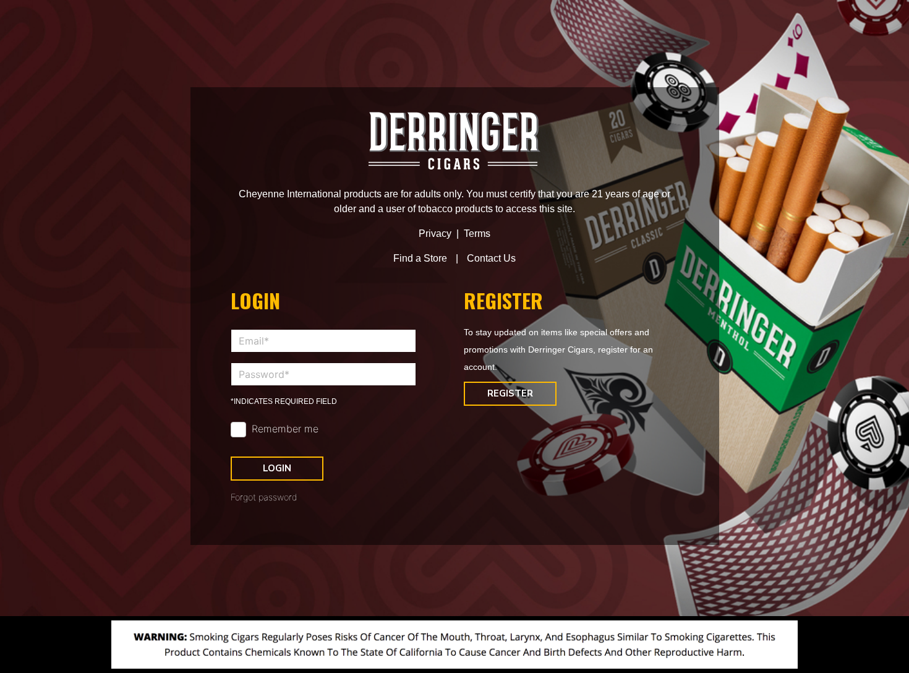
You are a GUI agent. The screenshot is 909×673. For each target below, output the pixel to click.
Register (510, 393)
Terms (477, 233)
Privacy (435, 233)
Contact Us (491, 258)
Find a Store (420, 258)
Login (277, 468)
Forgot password (264, 497)
